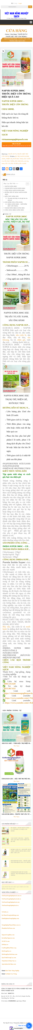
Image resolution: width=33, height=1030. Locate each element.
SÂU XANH (22, 163)
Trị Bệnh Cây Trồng (11, 974)
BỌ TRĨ (17, 156)
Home (7, 34)
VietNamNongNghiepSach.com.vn (11, 895)
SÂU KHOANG (19, 161)
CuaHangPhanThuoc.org (9, 947)
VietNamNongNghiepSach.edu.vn (11, 899)
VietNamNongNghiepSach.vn (10, 905)
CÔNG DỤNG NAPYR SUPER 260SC (15, 190)
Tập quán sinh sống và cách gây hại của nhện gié (17, 199)
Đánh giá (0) (10, 174)
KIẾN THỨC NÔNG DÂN (11, 196)
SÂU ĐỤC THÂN (9, 161)
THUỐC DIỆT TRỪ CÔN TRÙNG (16, 36)
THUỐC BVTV (22, 34)
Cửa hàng (13, 34)
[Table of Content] (27, 183)
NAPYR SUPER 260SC (11, 186)
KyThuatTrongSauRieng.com (10, 915)
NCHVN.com (6, 941)
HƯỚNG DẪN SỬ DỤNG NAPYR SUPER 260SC (16, 193)
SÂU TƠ (7, 163)
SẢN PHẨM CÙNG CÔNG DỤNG (14, 202)
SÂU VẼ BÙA (15, 163)
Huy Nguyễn (27, 1022)
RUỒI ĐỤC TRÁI (18, 158)
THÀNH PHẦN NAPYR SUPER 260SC (15, 188)
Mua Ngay (16, 746)
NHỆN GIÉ (9, 158)
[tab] (4, 174)
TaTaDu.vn (5, 912)
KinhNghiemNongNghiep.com (10, 918)
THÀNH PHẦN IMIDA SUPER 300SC (15, 208)
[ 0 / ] (14, 3)
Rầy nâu (6, 627)
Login (20, 3)
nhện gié (21, 340)
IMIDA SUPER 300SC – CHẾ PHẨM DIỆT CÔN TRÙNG (17, 205)
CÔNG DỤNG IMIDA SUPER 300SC (14, 210)
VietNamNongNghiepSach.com (11, 902)
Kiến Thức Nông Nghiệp (12, 970)
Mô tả (4, 174)
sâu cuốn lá (21, 335)
